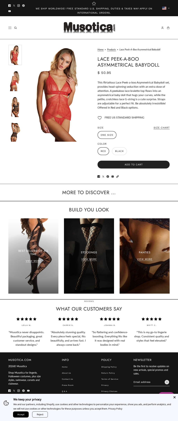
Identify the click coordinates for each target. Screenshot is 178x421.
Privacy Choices (109, 391)
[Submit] (167, 382)
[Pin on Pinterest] (107, 176)
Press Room (68, 385)
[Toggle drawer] (9, 28)
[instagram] (18, 5)
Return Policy (108, 373)
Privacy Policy (115, 408)
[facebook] (9, 5)
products (111, 49)
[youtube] (9, 10)
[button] (117, 176)
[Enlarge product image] (59, 93)
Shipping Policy (109, 367)
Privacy (105, 385)
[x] (14, 5)
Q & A (64, 391)
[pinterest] (23, 5)
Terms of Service (109, 379)
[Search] (15, 27)
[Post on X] (103, 176)
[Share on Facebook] (98, 176)
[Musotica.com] (89, 27)
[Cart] (168, 27)
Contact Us (67, 379)
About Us (66, 373)
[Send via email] (112, 176)
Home (101, 49)
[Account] (162, 27)
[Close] (174, 397)
